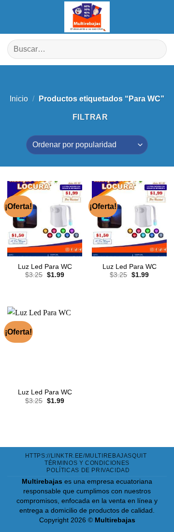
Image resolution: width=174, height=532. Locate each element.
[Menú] (14, 16)
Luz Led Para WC (45, 266)
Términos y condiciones (86, 463)
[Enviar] (155, 49)
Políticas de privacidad (88, 470)
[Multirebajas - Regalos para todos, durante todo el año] (87, 17)
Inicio (19, 99)
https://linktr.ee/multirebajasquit (86, 455)
